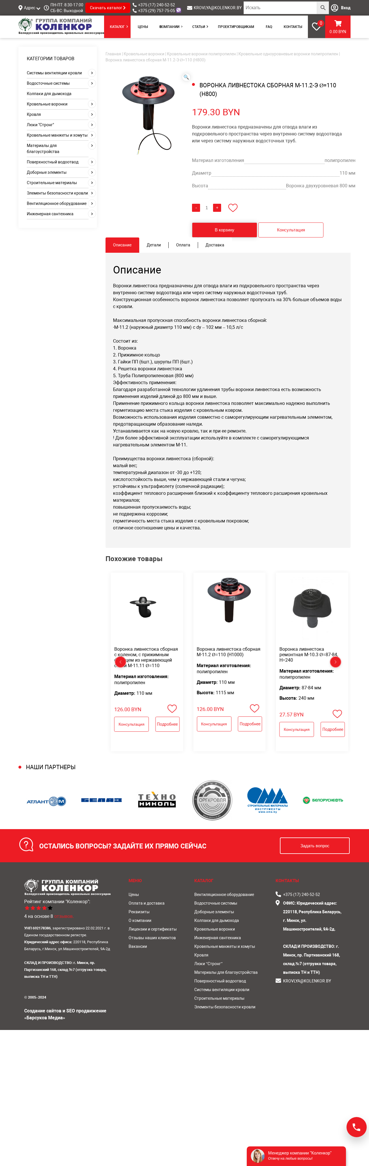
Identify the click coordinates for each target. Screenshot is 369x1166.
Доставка (215, 245)
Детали (154, 245)
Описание (122, 245)
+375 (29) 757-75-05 (156, 10)
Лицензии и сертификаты (153, 929)
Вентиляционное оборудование (56, 203)
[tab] (122, 245)
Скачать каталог (106, 7)
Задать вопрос (315, 845)
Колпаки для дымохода (49, 93)
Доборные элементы (47, 172)
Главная (113, 54)
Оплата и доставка (147, 903)
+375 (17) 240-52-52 (156, 5)
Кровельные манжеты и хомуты (57, 135)
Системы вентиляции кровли (54, 73)
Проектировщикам (236, 27)
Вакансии (138, 946)
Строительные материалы (52, 182)
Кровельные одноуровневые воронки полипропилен (288, 54)
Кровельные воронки (47, 104)
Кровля (34, 114)
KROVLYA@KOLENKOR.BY (218, 7)
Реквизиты (139, 912)
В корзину (224, 229)
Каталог (117, 27)
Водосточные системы (48, 83)
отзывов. (64, 916)
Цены (143, 27)
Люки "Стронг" (40, 124)
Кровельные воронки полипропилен (201, 54)
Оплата (183, 245)
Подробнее (167, 723)
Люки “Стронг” (208, 963)
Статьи (198, 27)
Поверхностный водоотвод (52, 162)
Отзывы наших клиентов (152, 937)
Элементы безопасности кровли (57, 193)
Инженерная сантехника (50, 214)
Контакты (293, 27)
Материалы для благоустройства (226, 972)
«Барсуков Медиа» (44, 1017)
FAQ (269, 27)
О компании (169, 27)
